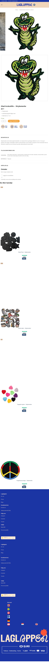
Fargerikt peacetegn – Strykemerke (24, 480)
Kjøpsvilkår (3, 527)
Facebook (3, 518)
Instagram (3, 515)
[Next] (5, 52)
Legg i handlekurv (13, 121)
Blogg (2, 502)
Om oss (2, 496)
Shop (16, 9)
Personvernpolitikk (4, 530)
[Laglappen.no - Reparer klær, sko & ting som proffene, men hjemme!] (24, 4)
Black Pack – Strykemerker (24, 252)
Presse (2, 499)
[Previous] (2, 52)
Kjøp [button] (24, 258)
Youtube (2, 521)
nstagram (3, 570)
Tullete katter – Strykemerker (24, 328)
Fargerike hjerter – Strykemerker (24, 404)
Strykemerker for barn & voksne (26, 9)
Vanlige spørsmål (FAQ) (6, 510)
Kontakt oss (3, 507)
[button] (1, 4)
